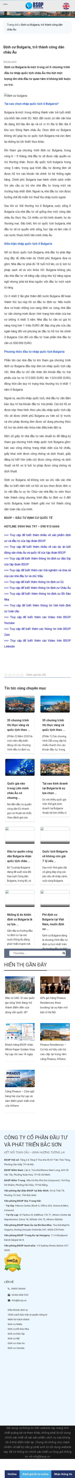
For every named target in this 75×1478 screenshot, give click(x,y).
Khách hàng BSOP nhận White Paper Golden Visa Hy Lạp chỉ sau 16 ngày (20, 1049)
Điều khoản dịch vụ (18, 1310)
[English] (65, 6)
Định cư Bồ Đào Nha (18, 1329)
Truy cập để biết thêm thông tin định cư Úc (36, 582)
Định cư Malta (15, 1324)
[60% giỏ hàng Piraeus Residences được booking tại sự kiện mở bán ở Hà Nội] (55, 984)
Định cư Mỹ (13, 1338)
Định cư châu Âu (16, 1343)
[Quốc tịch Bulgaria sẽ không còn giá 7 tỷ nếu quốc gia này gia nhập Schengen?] (55, 835)
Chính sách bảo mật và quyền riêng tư (27, 1314)
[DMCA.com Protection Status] (12, 1262)
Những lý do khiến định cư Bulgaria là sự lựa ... (19, 919)
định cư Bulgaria (60, 130)
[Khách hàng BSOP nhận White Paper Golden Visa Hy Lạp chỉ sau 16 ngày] (20, 1031)
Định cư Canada (16, 1348)
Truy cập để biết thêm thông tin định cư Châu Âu (40, 588)
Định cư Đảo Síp (16, 1333)
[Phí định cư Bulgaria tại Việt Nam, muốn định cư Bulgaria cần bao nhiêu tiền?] (55, 898)
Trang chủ (13, 24)
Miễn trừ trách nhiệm (18, 1319)
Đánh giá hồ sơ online (35, 1474)
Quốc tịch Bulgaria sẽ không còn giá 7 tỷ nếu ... (55, 856)
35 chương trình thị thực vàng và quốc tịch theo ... (18, 725)
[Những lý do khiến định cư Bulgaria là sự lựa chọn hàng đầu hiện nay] (20, 898)
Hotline (12, 1474)
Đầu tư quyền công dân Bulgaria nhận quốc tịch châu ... (20, 856)
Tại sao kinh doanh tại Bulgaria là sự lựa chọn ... (55, 788)
